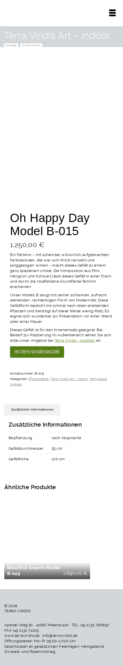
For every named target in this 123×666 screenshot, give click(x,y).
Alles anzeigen (11, 45)
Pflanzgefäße (39, 379)
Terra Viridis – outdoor (75, 340)
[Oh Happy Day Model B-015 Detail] (30, 188)
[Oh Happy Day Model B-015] (61, 111)
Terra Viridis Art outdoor (31, 45)
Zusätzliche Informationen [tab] (32, 409)
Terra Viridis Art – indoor (69, 379)
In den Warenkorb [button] (48, 539)
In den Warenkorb (37, 352)
